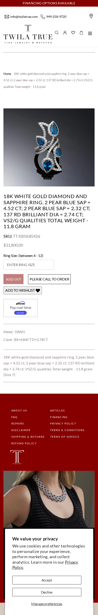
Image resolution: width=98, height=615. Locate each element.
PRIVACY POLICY (63, 423)
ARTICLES (57, 410)
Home (7, 74)
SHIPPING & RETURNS (28, 436)
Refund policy (24, 443)
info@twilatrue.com (24, 16)
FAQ (14, 417)
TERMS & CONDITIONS (67, 430)
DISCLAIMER (21, 430)
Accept (46, 580)
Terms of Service (65, 436)
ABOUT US (19, 410)
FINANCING (59, 417)
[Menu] (90, 34)
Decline (47, 592)
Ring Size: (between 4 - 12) (23, 256)
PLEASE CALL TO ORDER (49, 279)
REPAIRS (17, 423)
